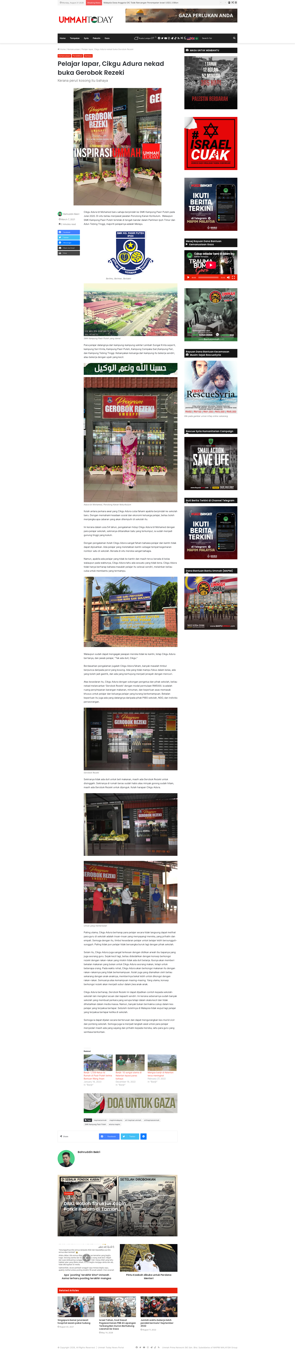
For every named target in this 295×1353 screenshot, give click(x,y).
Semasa (88, 56)
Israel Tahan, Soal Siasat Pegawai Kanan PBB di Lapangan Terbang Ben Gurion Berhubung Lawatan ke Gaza (117, 1324)
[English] (193, 38)
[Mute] (228, 277)
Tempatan (75, 38)
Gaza (107, 38)
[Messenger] (143, 1136)
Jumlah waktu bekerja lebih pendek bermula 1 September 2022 (157, 1323)
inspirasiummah (100, 1120)
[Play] (188, 277)
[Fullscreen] (233, 277)
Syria (86, 38)
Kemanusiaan (73, 49)
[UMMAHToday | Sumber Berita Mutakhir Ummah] (86, 19)
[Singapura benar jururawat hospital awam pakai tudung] (76, 1306)
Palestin (96, 38)
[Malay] (189, 38)
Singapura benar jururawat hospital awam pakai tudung (74, 1322)
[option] (117, 1205)
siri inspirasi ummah (133, 1120)
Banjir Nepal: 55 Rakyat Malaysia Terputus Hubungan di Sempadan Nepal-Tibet (141, 2)
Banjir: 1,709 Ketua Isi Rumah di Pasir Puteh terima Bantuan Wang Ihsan (98, 1075)
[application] (210, 265)
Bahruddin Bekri (71, 214)
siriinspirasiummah (151, 1120)
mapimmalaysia (116, 1120)
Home (63, 38)
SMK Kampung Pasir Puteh (95, 1124)
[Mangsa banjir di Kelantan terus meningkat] (162, 1062)
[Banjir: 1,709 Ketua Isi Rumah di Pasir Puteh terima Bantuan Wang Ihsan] (98, 1062)
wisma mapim (114, 1124)
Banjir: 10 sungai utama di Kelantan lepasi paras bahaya (129, 1075)
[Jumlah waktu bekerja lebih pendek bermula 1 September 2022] (159, 1306)
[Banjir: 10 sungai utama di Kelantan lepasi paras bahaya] (130, 1062)
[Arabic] (197, 38)
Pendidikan (77, 56)
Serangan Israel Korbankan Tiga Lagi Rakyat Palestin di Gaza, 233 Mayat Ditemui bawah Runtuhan (96, 1206)
